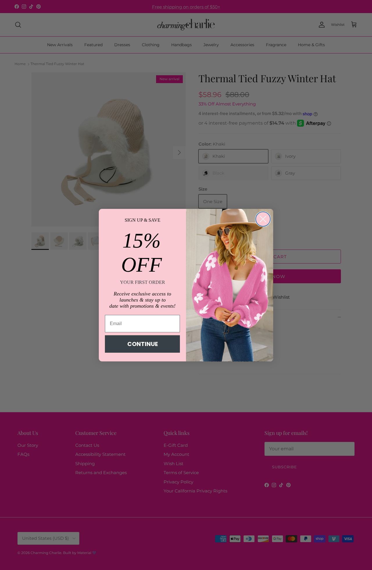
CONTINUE (142, 344)
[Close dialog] (263, 219)
